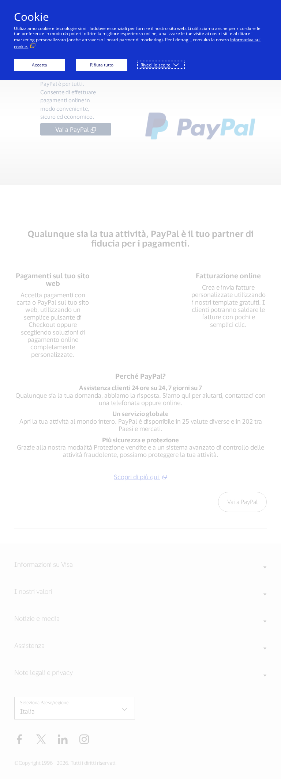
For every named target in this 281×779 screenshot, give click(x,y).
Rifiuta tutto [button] (101, 65)
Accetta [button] (39, 65)
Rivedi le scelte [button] (155, 65)
